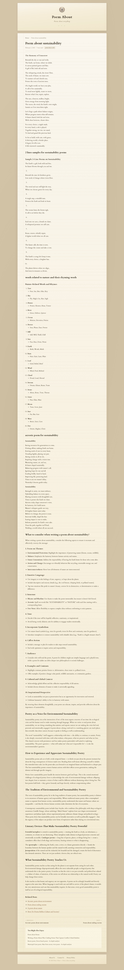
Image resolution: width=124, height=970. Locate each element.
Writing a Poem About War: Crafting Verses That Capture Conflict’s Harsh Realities (53, 938)
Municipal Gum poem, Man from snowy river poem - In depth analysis (49, 944)
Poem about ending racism (37, 905)
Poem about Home (33, 935)
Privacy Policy (71, 958)
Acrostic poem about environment (40, 901)
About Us (52, 958)
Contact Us (61, 958)
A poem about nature (35, 908)
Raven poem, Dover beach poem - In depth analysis (43, 941)
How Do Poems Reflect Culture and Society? (43, 912)
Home (27, 38)
